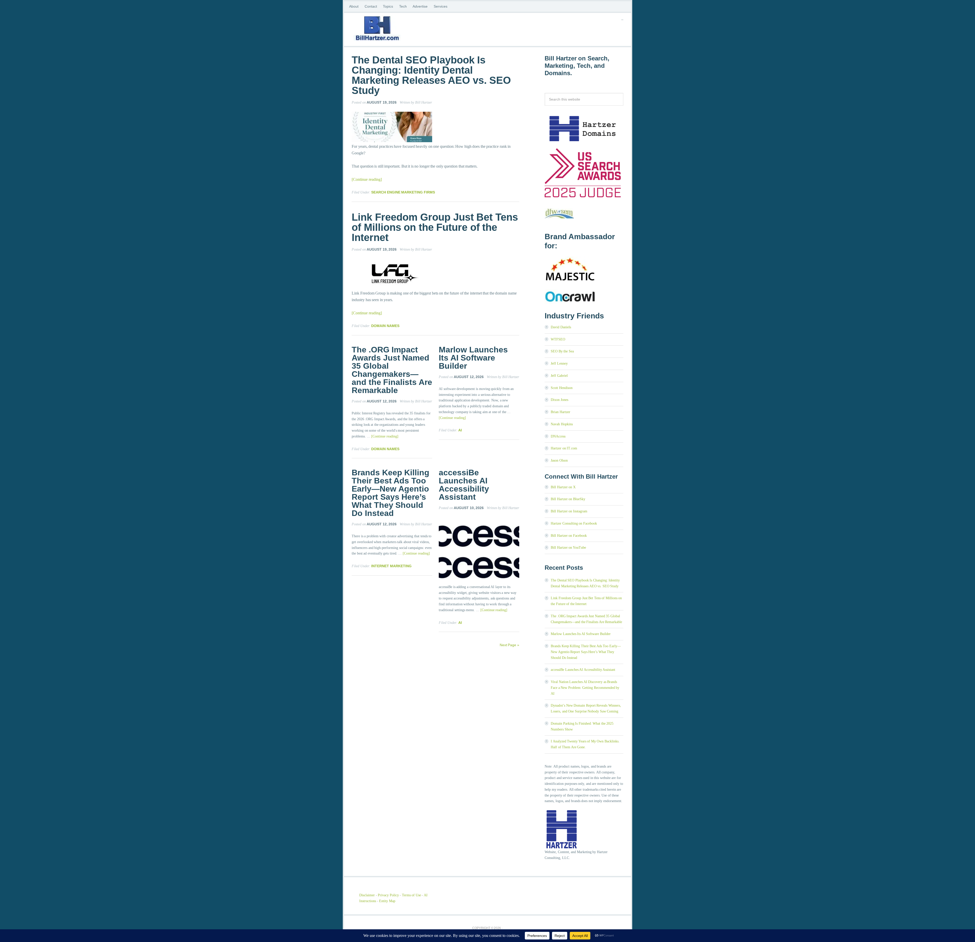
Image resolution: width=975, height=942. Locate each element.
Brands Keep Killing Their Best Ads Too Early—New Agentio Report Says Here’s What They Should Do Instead (390, 493)
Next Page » (509, 645)
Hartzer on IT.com (564, 448)
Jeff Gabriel (559, 376)
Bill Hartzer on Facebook (569, 536)
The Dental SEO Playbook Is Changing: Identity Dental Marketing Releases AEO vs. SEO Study (431, 75)
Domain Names (385, 326)
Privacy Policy (388, 895)
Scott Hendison (562, 388)
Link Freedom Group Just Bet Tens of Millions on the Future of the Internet (435, 227)
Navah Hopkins (562, 424)
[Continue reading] (367, 179)
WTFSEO (558, 339)
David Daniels (561, 327)
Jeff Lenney (559, 363)
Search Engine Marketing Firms (403, 192)
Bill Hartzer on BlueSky (568, 499)
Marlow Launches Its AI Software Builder (473, 357)
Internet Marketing (391, 566)
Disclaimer (367, 895)
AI (460, 430)
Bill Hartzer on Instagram (569, 511)
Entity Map (387, 901)
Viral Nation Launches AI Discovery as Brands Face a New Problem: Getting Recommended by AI (585, 687)
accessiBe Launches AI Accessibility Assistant (464, 484)
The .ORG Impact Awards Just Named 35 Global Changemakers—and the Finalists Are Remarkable (392, 370)
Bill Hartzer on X (563, 487)
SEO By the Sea (562, 351)
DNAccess (558, 436)
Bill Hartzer (392, 29)
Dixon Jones (559, 400)
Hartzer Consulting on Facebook (574, 523)
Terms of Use (411, 895)
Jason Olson (559, 460)
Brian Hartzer (560, 412)
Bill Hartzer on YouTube (568, 547)
